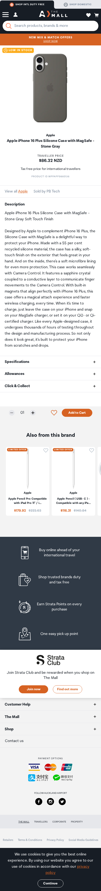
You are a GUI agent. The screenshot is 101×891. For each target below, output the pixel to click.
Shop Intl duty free (30, 4)
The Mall (23, 821)
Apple (23, 191)
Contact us (14, 741)
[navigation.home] (53, 14)
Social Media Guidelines (83, 840)
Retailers (8, 840)
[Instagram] (50, 801)
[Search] (9, 25)
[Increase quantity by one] (33, 413)
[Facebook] (38, 801)
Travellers (41, 821)
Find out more (67, 689)
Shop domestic (81, 4)
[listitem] (50, 552)
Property (77, 821)
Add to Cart (77, 413)
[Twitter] (62, 801)
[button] (5, 14)
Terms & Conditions (30, 840)
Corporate (59, 821)
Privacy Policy (55, 840)
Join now (33, 689)
